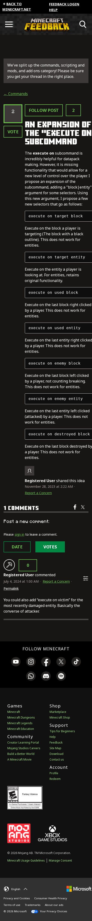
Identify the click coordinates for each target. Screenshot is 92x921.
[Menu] (9, 24)
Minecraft (13, 712)
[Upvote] (9, 565)
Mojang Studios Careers (23, 748)
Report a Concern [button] (38, 493)
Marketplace (58, 712)
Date (17, 547)
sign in (19, 534)
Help (53, 9)
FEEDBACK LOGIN (64, 4)
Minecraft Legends (20, 723)
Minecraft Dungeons (21, 717)
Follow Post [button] (44, 110)
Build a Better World (20, 754)
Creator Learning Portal (23, 742)
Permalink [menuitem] (11, 588)
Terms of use (12, 905)
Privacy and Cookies (17, 898)
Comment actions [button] (85, 578)
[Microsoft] (79, 888)
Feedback (56, 742)
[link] (16, 662)
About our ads (54, 905)
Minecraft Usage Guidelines (26, 860)
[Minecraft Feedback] (46, 24)
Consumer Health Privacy (50, 898)
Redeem (55, 779)
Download (56, 754)
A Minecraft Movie (19, 759)
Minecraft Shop (60, 717)
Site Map (55, 748)
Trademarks (32, 905)
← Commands (16, 93)
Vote (13, 132)
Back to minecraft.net (16, 6)
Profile (54, 773)
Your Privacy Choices (53, 911)
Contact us (57, 759)
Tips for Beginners (62, 731)
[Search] (83, 24)
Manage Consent (60, 860)
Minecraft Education (20, 729)
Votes (50, 547)
